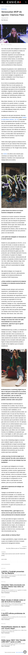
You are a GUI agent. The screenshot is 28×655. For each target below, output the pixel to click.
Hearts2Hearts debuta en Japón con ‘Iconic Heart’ (13, 627)
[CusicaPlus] (14, 2)
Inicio (2, 6)
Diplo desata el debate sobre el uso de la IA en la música (13, 601)
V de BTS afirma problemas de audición (13, 614)
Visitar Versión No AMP (19, 652)
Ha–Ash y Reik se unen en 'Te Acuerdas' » (16, 548)
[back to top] (25, 652)
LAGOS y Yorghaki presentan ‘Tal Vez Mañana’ (12, 572)
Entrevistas (8, 6)
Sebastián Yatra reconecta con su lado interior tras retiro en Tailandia (13, 586)
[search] (26, 2)
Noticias (3, 568)
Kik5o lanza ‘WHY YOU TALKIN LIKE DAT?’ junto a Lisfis (13, 641)
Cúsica (5, 154)
